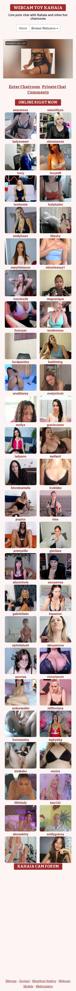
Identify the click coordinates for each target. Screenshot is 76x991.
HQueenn (55, 614)
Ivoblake (55, 488)
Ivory (20, 173)
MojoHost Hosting (44, 981)
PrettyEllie (21, 551)
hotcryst (21, 330)
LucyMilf (55, 173)
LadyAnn (20, 456)
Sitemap (10, 981)
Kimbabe (21, 771)
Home (23, 28)
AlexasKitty (20, 834)
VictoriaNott (55, 676)
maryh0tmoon (21, 267)
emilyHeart (20, 236)
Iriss (55, 519)
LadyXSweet (20, 141)
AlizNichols (20, 582)
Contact (24, 981)
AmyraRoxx (20, 110)
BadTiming (55, 362)
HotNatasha (20, 739)
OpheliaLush (20, 645)
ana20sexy (20, 393)
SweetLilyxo (55, 110)
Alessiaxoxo (55, 141)
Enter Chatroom (24, 87)
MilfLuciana (55, 708)
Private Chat (54, 87)
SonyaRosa (55, 582)
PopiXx (21, 519)
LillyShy (55, 236)
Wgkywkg (55, 739)
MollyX (20, 425)
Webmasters (44, 986)
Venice (55, 771)
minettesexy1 (55, 267)
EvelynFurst (55, 393)
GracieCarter (55, 425)
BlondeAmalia (20, 488)
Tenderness (55, 330)
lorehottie (21, 204)
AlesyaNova (55, 645)
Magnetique (55, 299)
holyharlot (55, 204)
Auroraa (20, 676)
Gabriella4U (21, 614)
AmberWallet (20, 708)
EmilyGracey (55, 834)
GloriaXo (55, 551)
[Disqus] (38, 924)
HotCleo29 (21, 299)
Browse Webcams (43, 28)
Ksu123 (55, 802)
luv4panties (20, 362)
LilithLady (20, 802)
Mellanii (55, 456)
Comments (38, 92)
